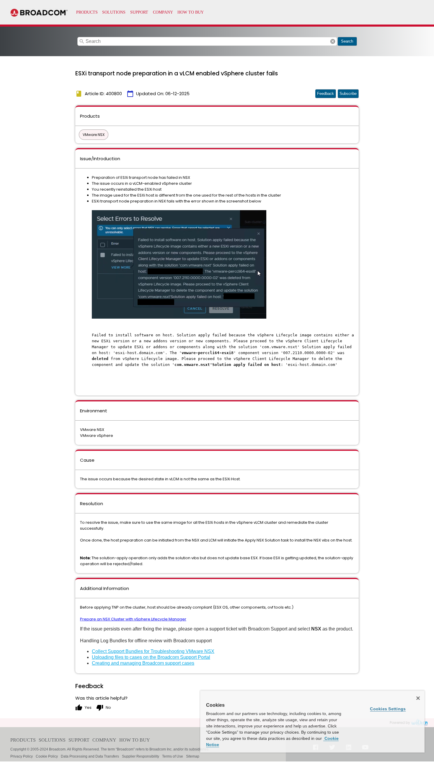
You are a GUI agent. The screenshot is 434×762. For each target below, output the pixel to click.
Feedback (325, 93)
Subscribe (348, 93)
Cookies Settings (388, 708)
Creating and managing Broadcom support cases (143, 663)
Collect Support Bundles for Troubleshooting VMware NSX (153, 651)
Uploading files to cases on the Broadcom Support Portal (151, 657)
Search (347, 41)
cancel (333, 41)
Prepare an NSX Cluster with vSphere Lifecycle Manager (133, 619)
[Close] (418, 698)
